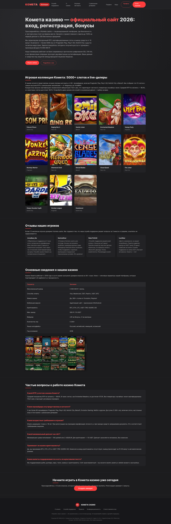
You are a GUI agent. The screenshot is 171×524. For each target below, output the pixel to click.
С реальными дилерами (93, 4)
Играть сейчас (32, 62)
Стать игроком (137, 4)
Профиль (126, 3)
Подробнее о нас (48, 63)
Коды (116, 4)
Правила (81, 509)
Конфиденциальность (94, 509)
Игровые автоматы (77, 4)
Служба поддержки (55, 4)
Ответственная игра (109, 509)
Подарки (109, 4)
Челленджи (44, 4)
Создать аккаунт (85, 488)
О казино (68, 4)
